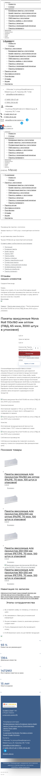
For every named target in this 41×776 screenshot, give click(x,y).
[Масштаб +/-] (7, 772)
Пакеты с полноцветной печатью (22, 26)
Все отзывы (5, 299)
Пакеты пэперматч (16, 28)
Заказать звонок (6, 126)
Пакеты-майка (9, 256)
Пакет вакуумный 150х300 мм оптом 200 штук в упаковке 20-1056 (18, 594)
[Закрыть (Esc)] (1, 772)
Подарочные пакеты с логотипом (22, 16)
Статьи (11, 46)
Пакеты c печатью (16, 23)
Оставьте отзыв (8, 710)
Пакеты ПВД (9, 253)
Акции (7, 81)
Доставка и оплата (12, 74)
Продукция (8, 247)
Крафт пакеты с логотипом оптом (22, 13)
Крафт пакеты (9, 251)
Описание (4, 368)
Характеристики (13, 368)
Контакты (7, 37)
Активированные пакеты (13, 267)
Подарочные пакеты (11, 262)
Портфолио (9, 76)
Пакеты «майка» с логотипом (20, 21)
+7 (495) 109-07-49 (11, 100)
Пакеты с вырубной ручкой (14, 260)
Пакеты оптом (10, 71)
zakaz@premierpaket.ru (15, 94)
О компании (7, 131)
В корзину (10, 488)
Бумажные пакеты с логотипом (21, 11)
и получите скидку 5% (10, 715)
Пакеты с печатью (11, 258)
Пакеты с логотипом (9, 8)
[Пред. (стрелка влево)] (1, 774)
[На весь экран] (5, 772)
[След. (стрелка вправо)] (3, 774)
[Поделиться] (3, 772)
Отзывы (8, 79)
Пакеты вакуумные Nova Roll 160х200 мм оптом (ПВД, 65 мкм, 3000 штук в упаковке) (20, 597)
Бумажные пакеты (11, 249)
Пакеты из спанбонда (12, 269)
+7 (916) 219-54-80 (11, 102)
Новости (12, 4)
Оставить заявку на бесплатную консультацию (16, 243)
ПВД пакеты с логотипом (18, 18)
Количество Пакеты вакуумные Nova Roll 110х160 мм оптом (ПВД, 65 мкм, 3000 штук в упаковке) (26, 348)
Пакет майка (12, 728)
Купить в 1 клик (29, 363)
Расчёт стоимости (7, 128)
